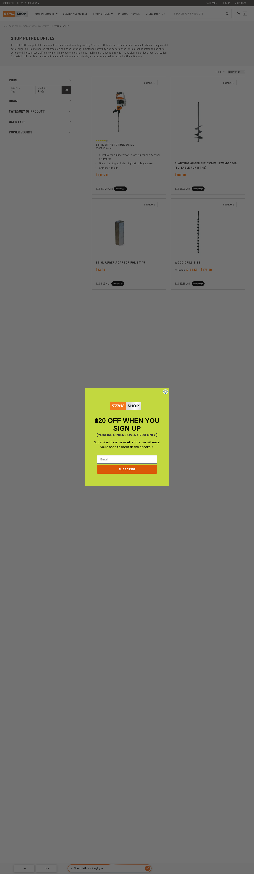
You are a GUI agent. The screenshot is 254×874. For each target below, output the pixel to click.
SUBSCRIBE (127, 469)
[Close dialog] (165, 391)
